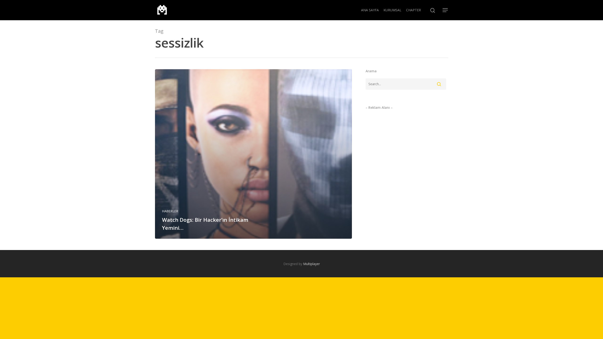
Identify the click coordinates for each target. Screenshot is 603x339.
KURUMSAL (392, 10)
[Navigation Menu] (445, 10)
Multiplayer (311, 264)
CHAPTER (413, 10)
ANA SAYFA (370, 10)
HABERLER (170, 211)
